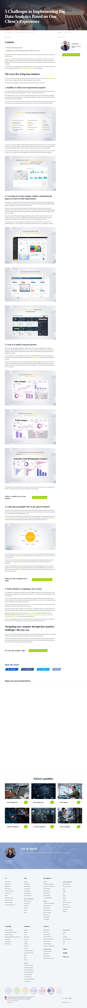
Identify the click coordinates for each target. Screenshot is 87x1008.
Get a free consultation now (42, 579)
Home (6, 32)
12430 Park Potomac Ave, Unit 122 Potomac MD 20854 (15, 996)
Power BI (30, 604)
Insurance (25, 959)
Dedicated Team (46, 953)
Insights (9, 32)
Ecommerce (26, 948)
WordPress (64, 900)
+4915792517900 (28, 997)
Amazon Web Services (67, 907)
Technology (26, 943)
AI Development (8, 881)
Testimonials (65, 936)
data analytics (9, 58)
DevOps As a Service (47, 912)
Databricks (26, 905)
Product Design (7, 939)
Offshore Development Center (49, 958)
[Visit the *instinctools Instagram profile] (66, 998)
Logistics (25, 941)
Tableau (25, 910)
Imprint (13, 1000)
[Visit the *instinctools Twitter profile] (68, 998)
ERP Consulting (7, 943)
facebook (28, 669)
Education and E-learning (28, 952)
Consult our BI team (40, 497)
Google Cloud (65, 909)
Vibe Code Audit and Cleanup (10, 904)
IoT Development (47, 893)
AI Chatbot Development (9, 891)
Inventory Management (28, 974)
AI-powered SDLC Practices (48, 939)
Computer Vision (8, 893)
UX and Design (46, 919)
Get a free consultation (71, 54)
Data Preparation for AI (28, 895)
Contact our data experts (38, 650)
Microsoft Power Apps (67, 902)
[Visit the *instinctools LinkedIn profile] (62, 998)
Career (64, 941)
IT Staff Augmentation (47, 951)
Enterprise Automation (47, 905)
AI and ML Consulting (9, 934)
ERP (19, 569)
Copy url (56, 669)
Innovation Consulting (8, 930)
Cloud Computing (47, 895)
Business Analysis (46, 917)
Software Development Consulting (11, 932)
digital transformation (51, 78)
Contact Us (17, 1000)
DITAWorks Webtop (66, 884)
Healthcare (26, 932)
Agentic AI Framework (47, 936)
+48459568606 (27, 999)
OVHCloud (65, 911)
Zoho (64, 893)
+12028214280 (32, 996)
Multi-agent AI (7, 886)
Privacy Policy (9, 1000)
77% (54, 517)
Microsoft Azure (65, 904)
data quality (7, 517)
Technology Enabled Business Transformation (13, 936)
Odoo (64, 888)
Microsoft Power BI (27, 901)
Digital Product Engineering (48, 884)
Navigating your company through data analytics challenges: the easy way (23, 50)
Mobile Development (47, 910)
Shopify (64, 895)
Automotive (26, 946)
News (64, 934)
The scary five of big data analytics (14, 47)
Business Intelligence (27, 893)
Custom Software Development (49, 903)
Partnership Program (47, 943)
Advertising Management (28, 967)
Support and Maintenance (48, 897)
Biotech (25, 955)
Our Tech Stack (46, 932)
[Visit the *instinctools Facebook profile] (64, 998)
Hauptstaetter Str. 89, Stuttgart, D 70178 (13, 997)
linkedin (13, 669)
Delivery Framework (47, 934)
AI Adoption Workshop (9, 902)
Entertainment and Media (28, 950)
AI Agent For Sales (27, 981)
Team (64, 943)
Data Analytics (26, 884)
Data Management (27, 888)
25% (35, 594)
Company (64, 932)
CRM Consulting (8, 941)
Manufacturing (26, 936)
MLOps (6, 895)
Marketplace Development (28, 969)
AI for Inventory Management (29, 979)
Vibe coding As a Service (9, 897)
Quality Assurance (47, 914)
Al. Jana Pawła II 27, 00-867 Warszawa (13, 999)
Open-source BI (27, 903)
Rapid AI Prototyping (8, 900)
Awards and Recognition (67, 939)
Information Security (47, 941)
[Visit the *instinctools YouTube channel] (70, 998)
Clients (65, 949)
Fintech (25, 934)
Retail (25, 957)
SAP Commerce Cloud (67, 886)
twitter (44, 669)
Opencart (64, 897)
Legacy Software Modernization (49, 886)
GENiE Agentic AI (8, 888)
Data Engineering (27, 886)
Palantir (25, 912)
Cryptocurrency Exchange (28, 965)
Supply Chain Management (28, 972)
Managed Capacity (47, 956)
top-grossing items (35, 357)
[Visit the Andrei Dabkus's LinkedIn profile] (72, 50)
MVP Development (47, 888)
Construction (26, 939)
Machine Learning (8, 884)
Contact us (66, 956)
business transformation (32, 613)
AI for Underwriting (27, 976)
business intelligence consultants (27, 68)
